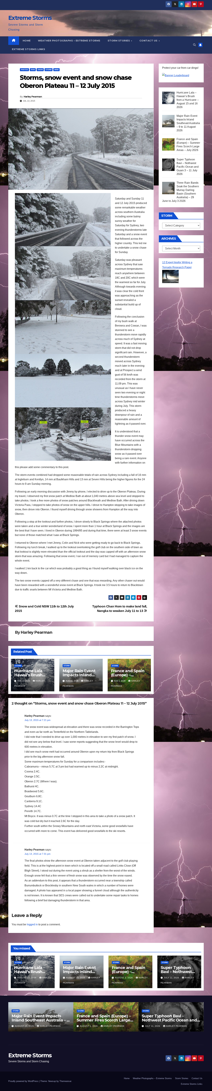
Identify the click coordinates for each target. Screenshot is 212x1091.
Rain (33, 70)
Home (27, 40)
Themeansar (65, 1081)
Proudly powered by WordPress (23, 1081)
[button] (194, 44)
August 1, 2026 (124, 978)
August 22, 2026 (27, 978)
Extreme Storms (30, 17)
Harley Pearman (33, 96)
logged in (32, 924)
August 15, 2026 (76, 978)
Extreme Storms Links (28, 49)
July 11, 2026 (172, 978)
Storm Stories (119, 40)
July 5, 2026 (152, 1026)
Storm (49, 70)
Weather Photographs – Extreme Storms (69, 40)
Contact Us (148, 40)
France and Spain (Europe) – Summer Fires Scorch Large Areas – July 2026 (39, 1020)
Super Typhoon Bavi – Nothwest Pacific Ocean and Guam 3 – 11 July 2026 (104, 1020)
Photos (24, 70)
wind (56, 70)
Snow (40, 70)
